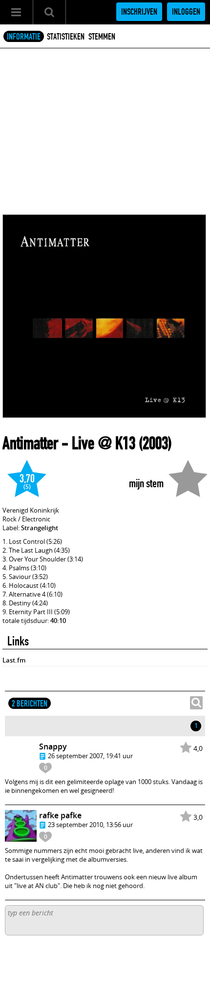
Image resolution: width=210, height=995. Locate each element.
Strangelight (39, 527)
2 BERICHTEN (29, 703)
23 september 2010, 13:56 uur (90, 824)
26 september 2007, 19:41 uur (90, 755)
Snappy (53, 746)
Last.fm (13, 660)
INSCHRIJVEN (139, 11)
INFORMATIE (24, 36)
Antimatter (30, 443)
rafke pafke (60, 815)
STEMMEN (101, 36)
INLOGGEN (186, 11)
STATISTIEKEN (65, 36)
